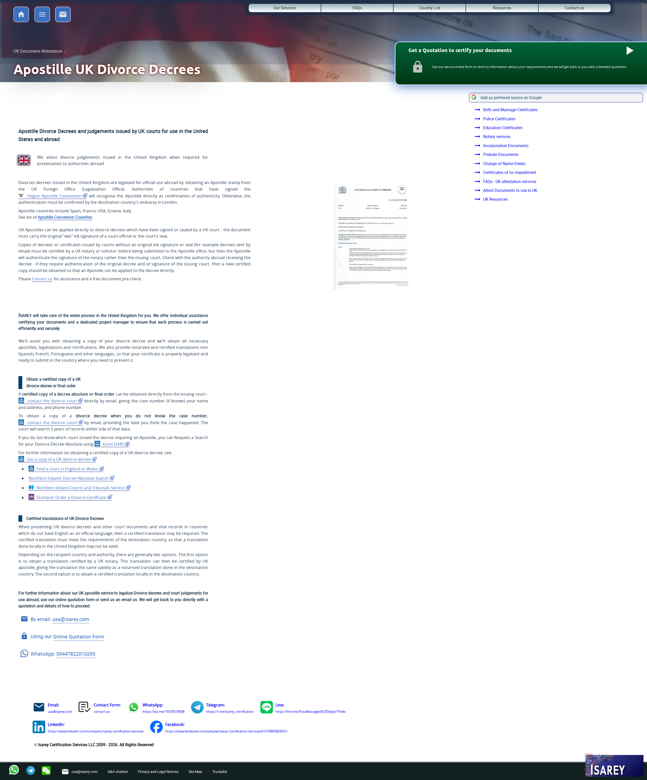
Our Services (284, 8)
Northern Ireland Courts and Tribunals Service (80, 488)
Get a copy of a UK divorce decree (58, 459)
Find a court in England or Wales (67, 469)
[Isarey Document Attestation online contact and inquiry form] (85, 708)
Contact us (574, 8)
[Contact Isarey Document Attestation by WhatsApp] (134, 708)
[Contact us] (63, 21)
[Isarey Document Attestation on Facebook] (156, 728)
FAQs (357, 8)
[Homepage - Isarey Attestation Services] (21, 21)
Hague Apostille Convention (54, 196)
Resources (502, 8)
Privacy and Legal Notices (158, 771)
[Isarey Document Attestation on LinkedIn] (39, 728)
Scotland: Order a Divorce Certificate (71, 497)
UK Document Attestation (37, 51)
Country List (429, 8)
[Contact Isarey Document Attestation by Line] (266, 708)
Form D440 (113, 444)
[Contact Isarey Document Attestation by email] (39, 708)
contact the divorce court (51, 401)
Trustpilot (219, 771)
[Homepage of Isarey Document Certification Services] (613, 765)
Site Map (195, 771)
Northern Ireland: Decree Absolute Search (69, 478)
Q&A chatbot (118, 771)
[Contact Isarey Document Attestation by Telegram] (197, 708)
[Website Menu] (42, 15)
